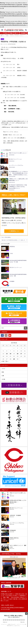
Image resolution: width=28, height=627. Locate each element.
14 (10, 353)
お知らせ (6, 33)
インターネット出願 (15, 300)
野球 (3, 372)
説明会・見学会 (15, 307)
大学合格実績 (22, 33)
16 (17, 353)
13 (7, 353)
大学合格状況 (15, 321)
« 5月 (2, 361)
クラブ (3, 368)
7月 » (6, 361)
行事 (3, 375)
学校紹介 (11, 33)
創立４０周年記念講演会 (6, 237)
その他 (3, 150)
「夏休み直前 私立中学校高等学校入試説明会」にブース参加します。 (13, 240)
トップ (2, 33)
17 (21, 353)
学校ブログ (17, 33)
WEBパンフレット (15, 314)
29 (14, 359)
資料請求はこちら (14, 231)
